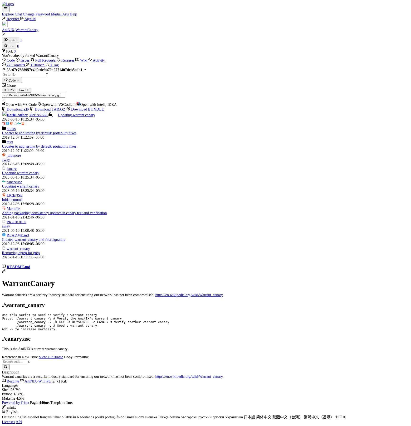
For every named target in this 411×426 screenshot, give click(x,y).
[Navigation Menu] (6, 9)
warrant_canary (18, 249)
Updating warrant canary (76, 115)
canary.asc (14, 182)
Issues (25, 60)
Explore (8, 14)
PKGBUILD (16, 222)
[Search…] (6, 367)
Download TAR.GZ (49, 109)
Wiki (83, 60)
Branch (38, 65)
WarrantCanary (26, 30)
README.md (18, 235)
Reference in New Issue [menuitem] (20, 357)
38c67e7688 (38, 115)
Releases (67, 60)
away (6, 160)
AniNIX (8, 30)
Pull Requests (45, 60)
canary (12, 169)
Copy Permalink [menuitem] (76, 357)
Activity (98, 60)
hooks (11, 129)
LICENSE (15, 195)
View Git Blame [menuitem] (51, 357)
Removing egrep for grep (21, 253)
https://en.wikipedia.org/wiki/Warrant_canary (189, 295)
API (19, 422)
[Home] (8, 4)
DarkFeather (17, 115)
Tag (54, 65)
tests (10, 142)
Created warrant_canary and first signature (33, 239)
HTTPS (9, 90)
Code (11, 60)
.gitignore (14, 155)
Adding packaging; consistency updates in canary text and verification (54, 213)
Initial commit (12, 200)
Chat (18, 14)
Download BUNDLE (87, 109)
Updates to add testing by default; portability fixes (39, 133)
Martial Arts (60, 14)
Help (73, 14)
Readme (13, 381)
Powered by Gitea (15, 403)
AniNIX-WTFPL (38, 381)
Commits (16, 65)
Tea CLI (24, 90)
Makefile (13, 209)
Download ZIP (17, 109)
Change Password (36, 14)
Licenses (8, 422)
